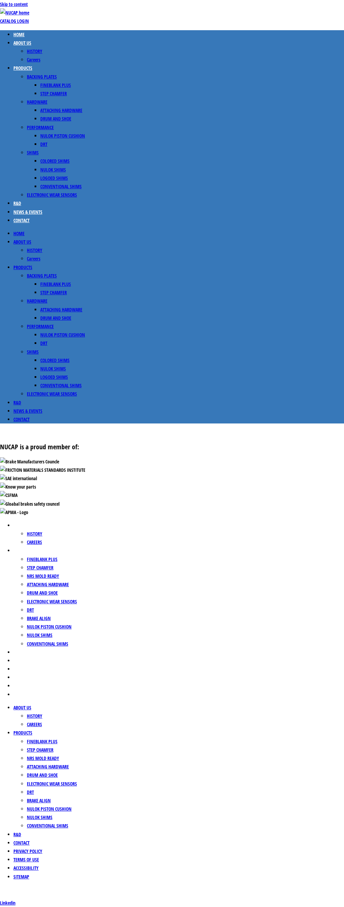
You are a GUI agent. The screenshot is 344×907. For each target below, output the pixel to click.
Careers (33, 59)
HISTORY (34, 51)
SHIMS (33, 152)
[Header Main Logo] (14, 12)
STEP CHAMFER (53, 93)
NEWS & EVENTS (27, 212)
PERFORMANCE (40, 127)
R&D (17, 203)
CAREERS (34, 542)
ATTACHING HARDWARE (61, 110)
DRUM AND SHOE (55, 118)
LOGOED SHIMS (54, 178)
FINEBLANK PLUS (55, 85)
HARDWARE (37, 102)
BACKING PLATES (42, 76)
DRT (43, 144)
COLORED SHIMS (55, 161)
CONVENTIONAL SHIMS (61, 186)
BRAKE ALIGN (39, 618)
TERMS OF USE (26, 677)
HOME (19, 34)
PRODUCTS (22, 68)
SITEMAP (21, 694)
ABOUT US (22, 43)
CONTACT (21, 220)
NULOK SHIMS (53, 169)
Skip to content (14, 4)
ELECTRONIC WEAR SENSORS (52, 195)
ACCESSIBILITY (26, 686)
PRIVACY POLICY (27, 669)
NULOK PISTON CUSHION (62, 136)
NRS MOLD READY (43, 576)
